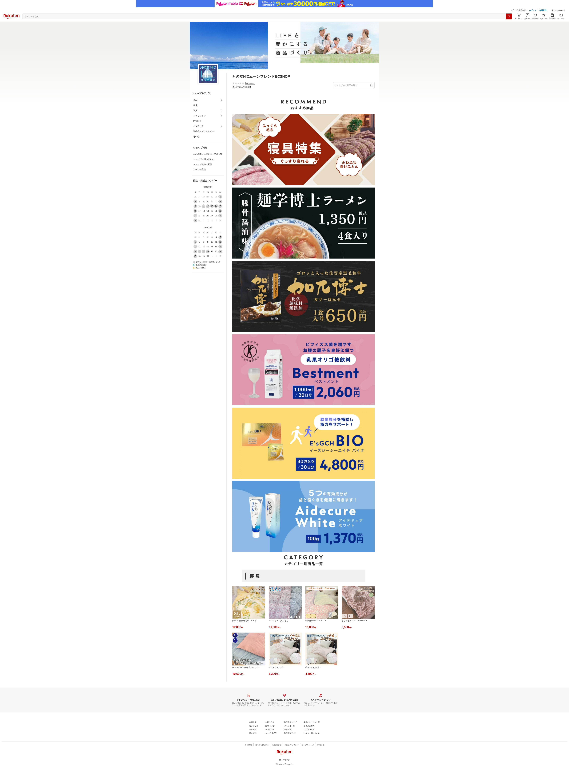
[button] (558, 10)
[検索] (509, 16)
